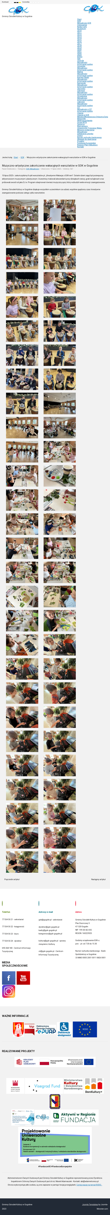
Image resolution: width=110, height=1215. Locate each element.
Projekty (80, 141)
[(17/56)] (22, 403)
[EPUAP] (46, 1029)
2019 (79, 47)
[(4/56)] (59, 234)
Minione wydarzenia (85, 130)
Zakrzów (81, 102)
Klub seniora (82, 126)
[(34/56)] (59, 596)
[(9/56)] (22, 307)
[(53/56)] (22, 838)
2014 (79, 38)
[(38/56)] (59, 645)
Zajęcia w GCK (83, 115)
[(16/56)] (59, 379)
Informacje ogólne (85, 64)
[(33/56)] (22, 596)
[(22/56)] (59, 452)
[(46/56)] (59, 741)
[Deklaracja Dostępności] (64, 1029)
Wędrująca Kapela (84, 121)
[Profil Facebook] (9, 978)
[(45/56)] (22, 741)
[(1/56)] (22, 210)
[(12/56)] (59, 331)
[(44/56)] (59, 717)
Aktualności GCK (84, 23)
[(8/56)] (59, 283)
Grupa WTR (82, 122)
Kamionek (81, 83)
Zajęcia (80, 113)
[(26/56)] (59, 500)
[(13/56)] (22, 355)
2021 (79, 51)
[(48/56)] (59, 765)
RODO (79, 57)
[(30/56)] (59, 548)
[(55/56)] (22, 862)
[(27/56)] (22, 524)
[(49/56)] (22, 790)
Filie (78, 59)
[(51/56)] (22, 814)
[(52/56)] (59, 814)
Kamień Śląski (83, 77)
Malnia (80, 72)
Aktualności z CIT (84, 109)
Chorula (80, 60)
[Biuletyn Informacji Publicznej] (29, 1029)
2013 (79, 36)
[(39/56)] (22, 669)
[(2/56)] (59, 210)
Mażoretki (81, 119)
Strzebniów (82, 96)
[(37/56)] (22, 645)
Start (79, 19)
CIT (78, 107)
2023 (79, 55)
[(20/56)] (59, 428)
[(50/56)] (59, 790)
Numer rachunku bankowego (89, 137)
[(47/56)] (22, 765)
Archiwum (81, 29)
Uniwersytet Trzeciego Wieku (89, 128)
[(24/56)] (59, 476)
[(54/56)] (59, 838)
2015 (79, 40)
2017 (79, 44)
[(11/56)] (22, 331)
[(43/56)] (22, 717)
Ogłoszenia (82, 25)
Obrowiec (81, 89)
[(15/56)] (22, 379)
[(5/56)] (22, 259)
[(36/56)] (59, 621)
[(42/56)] (59, 693)
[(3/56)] (22, 234)
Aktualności (82, 62)
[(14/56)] (59, 355)
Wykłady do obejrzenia (86, 139)
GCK (79, 21)
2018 (79, 45)
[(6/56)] (59, 259)
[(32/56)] (59, 572)
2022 (79, 53)
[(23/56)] (22, 476)
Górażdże (81, 66)
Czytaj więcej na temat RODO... (89, 1185)
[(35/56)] (22, 621)
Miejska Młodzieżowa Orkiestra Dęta (92, 117)
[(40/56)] (59, 669)
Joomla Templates (90, 1204)
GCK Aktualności (32, 169)
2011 (79, 32)
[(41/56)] (22, 693)
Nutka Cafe (82, 27)
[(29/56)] (22, 548)
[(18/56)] (59, 403)
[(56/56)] (59, 862)
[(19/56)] (22, 428)
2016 (79, 42)
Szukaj (106, 2)
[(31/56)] (22, 572)
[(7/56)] (22, 283)
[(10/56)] (59, 307)
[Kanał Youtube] (23, 978)
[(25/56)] (22, 500)
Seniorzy (81, 124)
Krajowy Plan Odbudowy (87, 145)
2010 (79, 30)
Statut (80, 136)
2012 (79, 34)
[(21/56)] (22, 452)
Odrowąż (81, 90)
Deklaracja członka (85, 134)
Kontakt (80, 147)
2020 (79, 49)
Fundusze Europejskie (86, 143)
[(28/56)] (59, 524)
